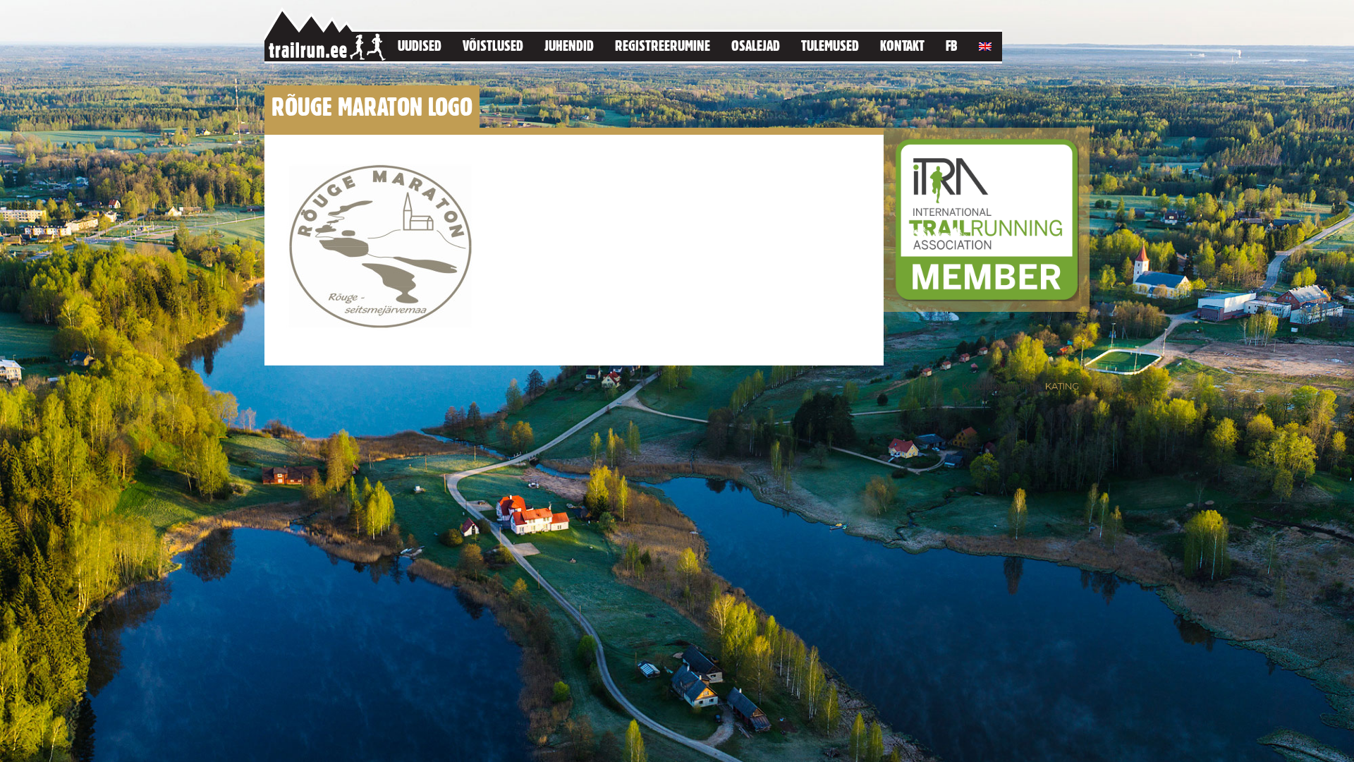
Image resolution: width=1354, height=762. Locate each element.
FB (952, 45)
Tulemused (830, 45)
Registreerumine (662, 45)
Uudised (419, 45)
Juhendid (569, 45)
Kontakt (902, 45)
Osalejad (755, 45)
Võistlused (493, 45)
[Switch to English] (985, 44)
